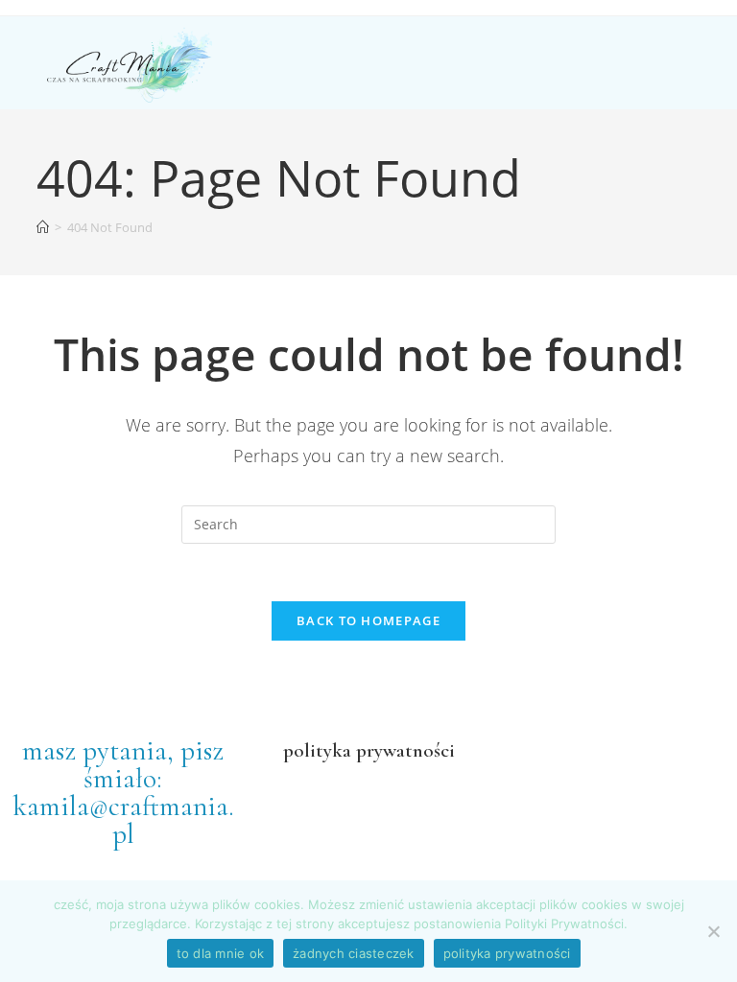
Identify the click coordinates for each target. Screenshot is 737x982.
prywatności (403, 750)
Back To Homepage (368, 620)
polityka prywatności (507, 953)
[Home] (42, 227)
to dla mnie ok (221, 953)
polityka (317, 750)
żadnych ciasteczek (354, 953)
